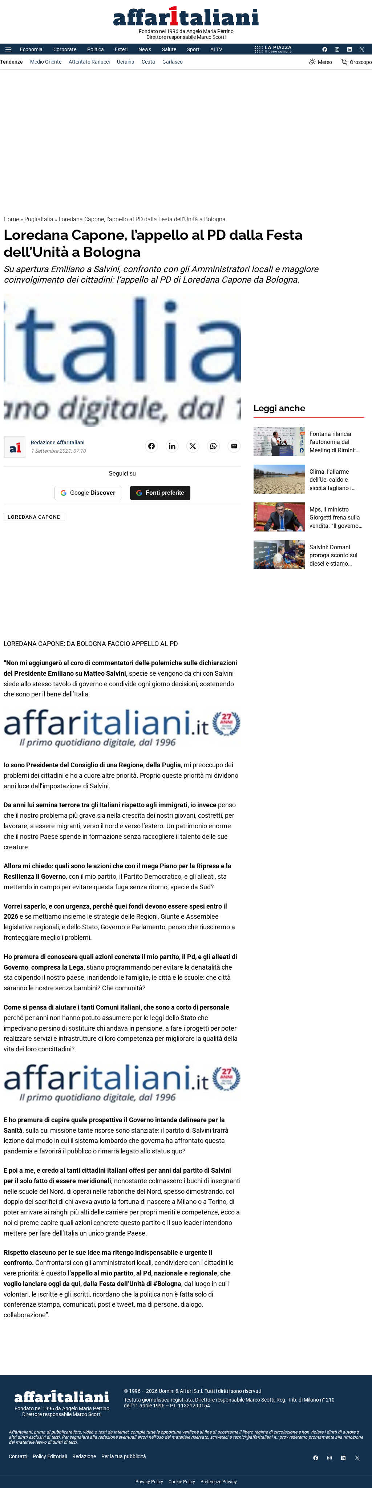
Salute (169, 49)
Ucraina (125, 62)
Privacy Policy (149, 1481)
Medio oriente (45, 62)
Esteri (121, 49)
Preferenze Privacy (219, 1481)
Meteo (325, 62)
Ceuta (148, 62)
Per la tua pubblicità (123, 1456)
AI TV (216, 49)
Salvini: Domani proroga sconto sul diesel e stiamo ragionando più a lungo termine (333, 556)
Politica (95, 49)
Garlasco (172, 62)
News (144, 49)
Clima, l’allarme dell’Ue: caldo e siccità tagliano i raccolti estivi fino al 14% (335, 480)
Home (11, 219)
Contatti (18, 1456)
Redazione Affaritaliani (58, 442)
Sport (193, 49)
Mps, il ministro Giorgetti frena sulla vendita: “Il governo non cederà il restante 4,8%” (337, 518)
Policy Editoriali (50, 1456)
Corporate (64, 49)
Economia (31, 49)
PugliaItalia (38, 219)
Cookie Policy (182, 1481)
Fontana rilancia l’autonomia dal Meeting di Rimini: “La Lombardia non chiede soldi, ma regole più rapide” (334, 442)
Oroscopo (361, 62)
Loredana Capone (34, 517)
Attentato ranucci (89, 62)
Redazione (84, 1456)
